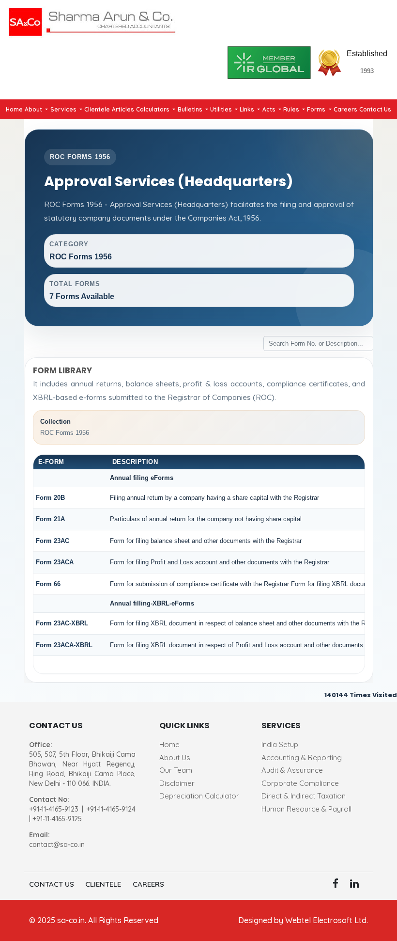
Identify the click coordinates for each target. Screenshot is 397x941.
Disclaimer (177, 783)
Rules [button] (292, 109)
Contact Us (375, 109)
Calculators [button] (153, 109)
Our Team (175, 770)
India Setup (279, 744)
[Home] (92, 20)
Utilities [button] (221, 109)
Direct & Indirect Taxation (303, 795)
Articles (123, 109)
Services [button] (64, 109)
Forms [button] (317, 109)
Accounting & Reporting (301, 757)
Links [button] (248, 109)
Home (14, 109)
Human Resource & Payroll (306, 808)
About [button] (34, 109)
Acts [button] (269, 109)
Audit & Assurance (292, 770)
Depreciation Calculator (199, 795)
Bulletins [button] (191, 109)
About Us (174, 757)
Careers (345, 109)
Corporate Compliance (300, 783)
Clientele (97, 109)
